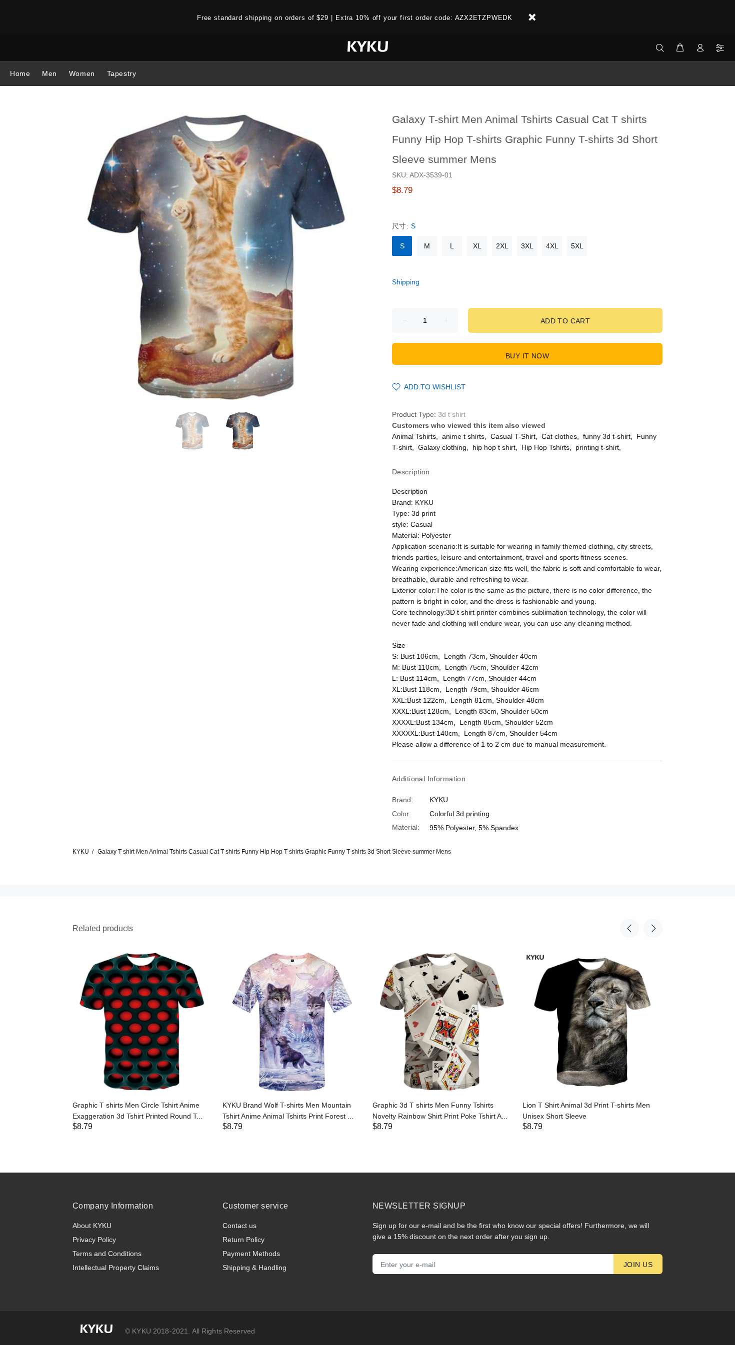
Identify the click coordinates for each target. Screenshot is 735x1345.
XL (477, 246)
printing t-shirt (597, 447)
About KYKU (92, 1226)
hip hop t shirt (494, 447)
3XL (527, 246)
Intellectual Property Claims (115, 1268)
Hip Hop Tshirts (546, 447)
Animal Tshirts (414, 436)
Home (20, 73)
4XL (552, 246)
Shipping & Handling (254, 1268)
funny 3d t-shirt (606, 436)
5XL (577, 246)
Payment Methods (251, 1254)
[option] (199, 431)
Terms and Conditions (107, 1254)
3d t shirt (452, 414)
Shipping (406, 282)
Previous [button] (629, 928)
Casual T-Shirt (513, 436)
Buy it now (527, 356)
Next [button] (653, 928)
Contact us (239, 1226)
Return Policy (243, 1240)
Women (82, 73)
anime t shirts (463, 436)
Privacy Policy (94, 1240)
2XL (502, 246)
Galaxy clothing (442, 447)
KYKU (80, 851)
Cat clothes (559, 436)
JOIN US (638, 1265)
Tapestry (121, 73)
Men (49, 73)
